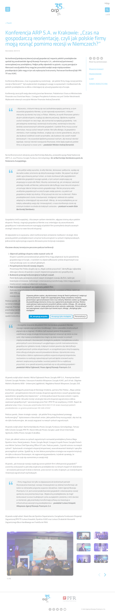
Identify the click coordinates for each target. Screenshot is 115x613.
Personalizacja (80, 317)
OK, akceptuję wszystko (39, 317)
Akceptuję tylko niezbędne (61, 317)
